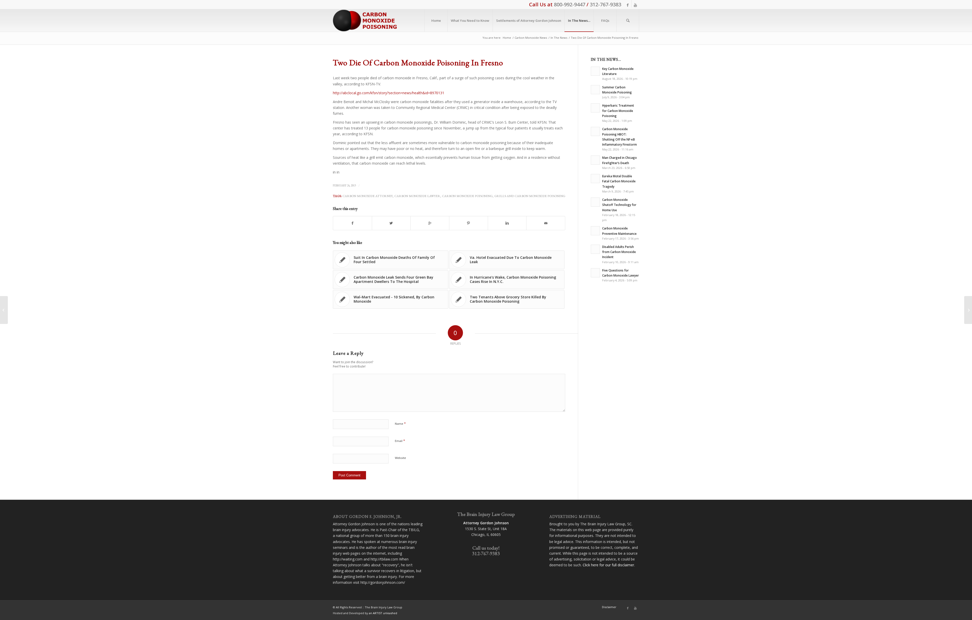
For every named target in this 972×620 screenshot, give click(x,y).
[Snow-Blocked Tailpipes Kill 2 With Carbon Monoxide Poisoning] (4, 310)
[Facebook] (627, 5)
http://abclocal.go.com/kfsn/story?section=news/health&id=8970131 (388, 92)
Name (400, 423)
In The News (559, 38)
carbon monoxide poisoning (467, 196)
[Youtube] (635, 5)
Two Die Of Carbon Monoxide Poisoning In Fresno (418, 62)
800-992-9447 (569, 4)
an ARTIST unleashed (383, 613)
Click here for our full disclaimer (608, 565)
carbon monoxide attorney (367, 196)
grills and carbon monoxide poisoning (529, 196)
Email (400, 440)
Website (400, 458)
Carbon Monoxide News (531, 38)
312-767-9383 (605, 4)
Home (507, 38)
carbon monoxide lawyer (417, 196)
